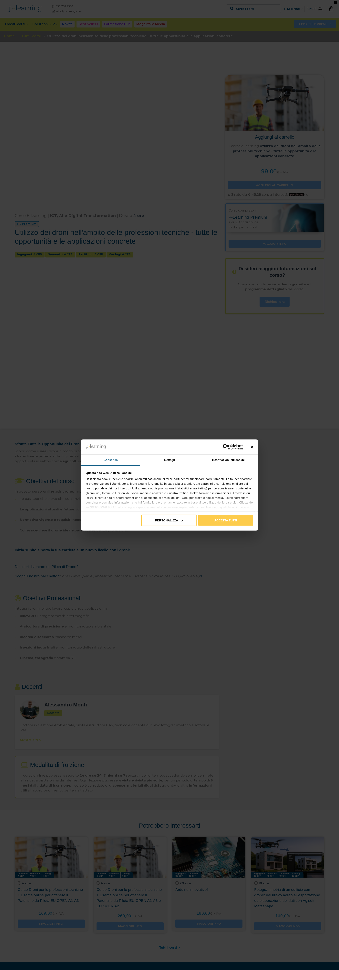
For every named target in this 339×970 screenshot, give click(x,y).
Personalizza (166, 520)
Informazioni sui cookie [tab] (228, 460)
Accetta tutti (225, 520)
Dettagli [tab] (169, 460)
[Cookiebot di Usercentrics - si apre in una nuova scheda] (226, 447)
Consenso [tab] (111, 460)
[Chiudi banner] (252, 447)
